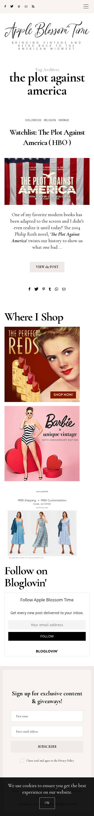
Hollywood (33, 120)
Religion (50, 120)
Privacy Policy (66, 760)
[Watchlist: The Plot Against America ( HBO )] (47, 181)
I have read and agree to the (50, 760)
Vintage (63, 120)
